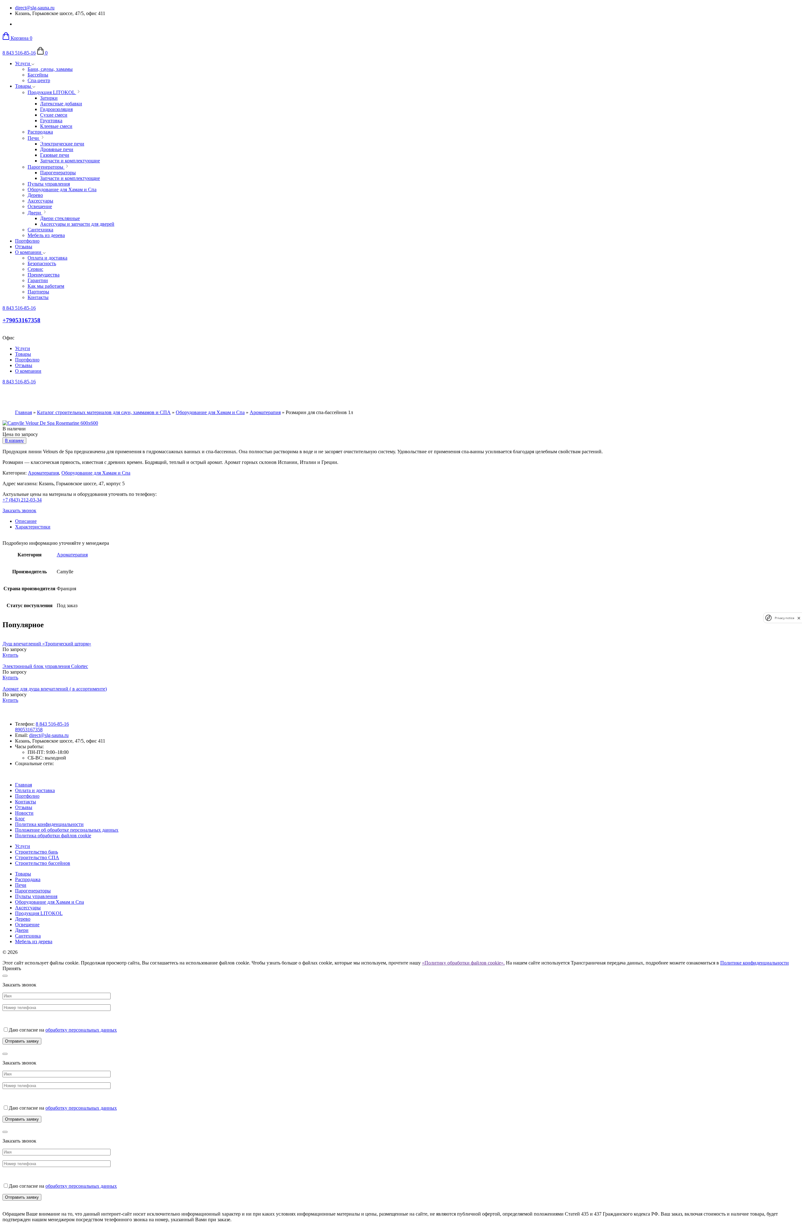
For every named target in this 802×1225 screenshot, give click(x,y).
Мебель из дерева (33, 941)
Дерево (22, 919)
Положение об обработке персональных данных (66, 830)
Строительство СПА (37, 857)
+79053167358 (21, 320)
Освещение (27, 924)
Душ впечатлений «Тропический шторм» (47, 643)
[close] (799, 618)
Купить (10, 655)
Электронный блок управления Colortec (45, 666)
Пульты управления (36, 896)
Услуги (23, 63)
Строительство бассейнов (42, 863)
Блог (20, 818)
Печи (20, 885)
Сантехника (28, 935)
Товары (23, 86)
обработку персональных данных (81, 1030)
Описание (26, 521)
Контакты (25, 801)
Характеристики (32, 526)
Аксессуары (28, 907)
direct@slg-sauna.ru (35, 7)
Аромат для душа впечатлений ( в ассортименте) (55, 688)
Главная (23, 412)
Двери (22, 930)
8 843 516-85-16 (19, 52)
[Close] (5, 976)
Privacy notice (784, 618)
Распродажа (27, 879)
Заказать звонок (19, 510)
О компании (29, 252)
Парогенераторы (33, 890)
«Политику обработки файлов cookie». (463, 962)
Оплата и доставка (35, 790)
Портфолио (27, 241)
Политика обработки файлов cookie (53, 835)
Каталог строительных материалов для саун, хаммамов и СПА (104, 412)
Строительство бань (36, 851)
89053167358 (29, 729)
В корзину (14, 440)
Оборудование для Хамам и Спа (210, 412)
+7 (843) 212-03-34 (22, 499)
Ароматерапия (265, 412)
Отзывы (23, 246)
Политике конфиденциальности (754, 962)
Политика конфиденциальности (49, 824)
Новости (24, 813)
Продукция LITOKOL (39, 913)
